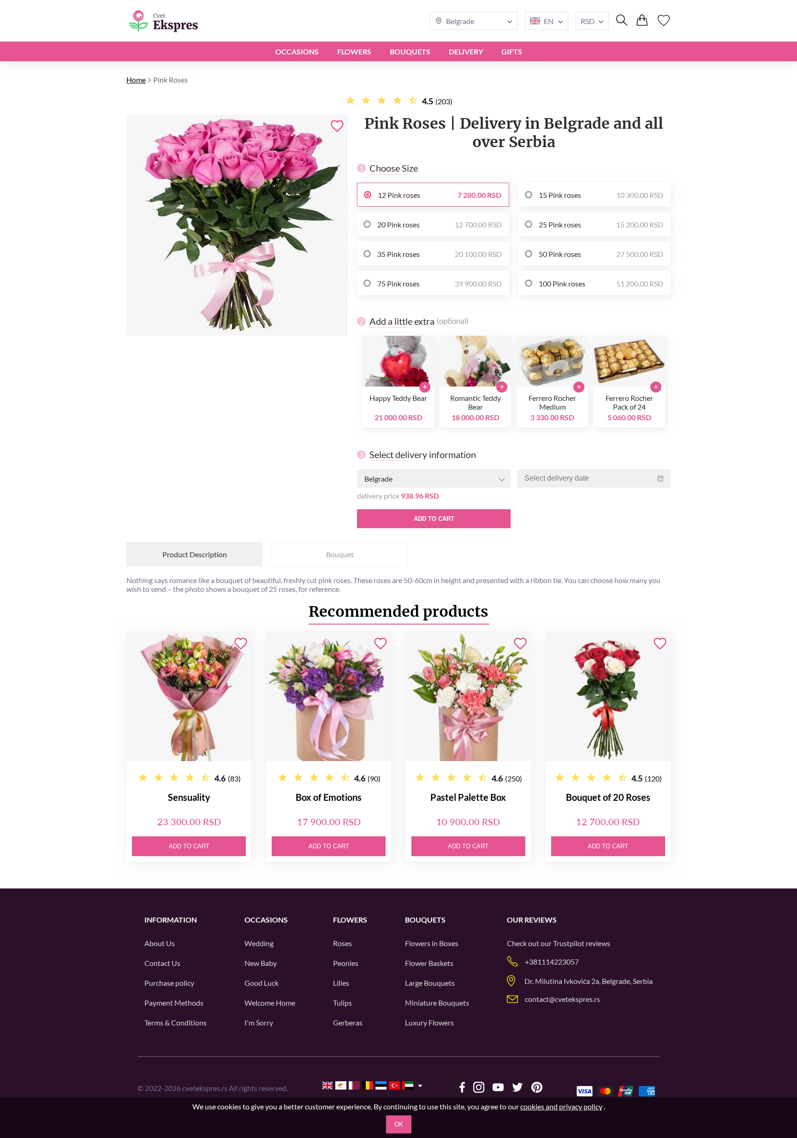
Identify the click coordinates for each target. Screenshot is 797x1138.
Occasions (297, 51)
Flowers (354, 51)
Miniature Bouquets (437, 1002)
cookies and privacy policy (561, 1106)
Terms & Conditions (175, 1022)
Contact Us (162, 963)
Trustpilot (568, 943)
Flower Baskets (429, 963)
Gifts (511, 51)
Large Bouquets (430, 982)
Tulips (342, 1002)
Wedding (259, 943)
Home (136, 79)
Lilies (341, 982)
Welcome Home (269, 1002)
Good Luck (261, 982)
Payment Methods (173, 1002)
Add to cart (434, 518)
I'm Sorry (258, 1022)
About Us (159, 943)
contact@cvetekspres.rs (562, 999)
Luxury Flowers (429, 1022)
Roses (342, 943)
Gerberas (348, 1022)
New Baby (260, 963)
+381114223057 (552, 961)
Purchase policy (169, 982)
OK (398, 1124)
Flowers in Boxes (431, 943)
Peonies (345, 963)
